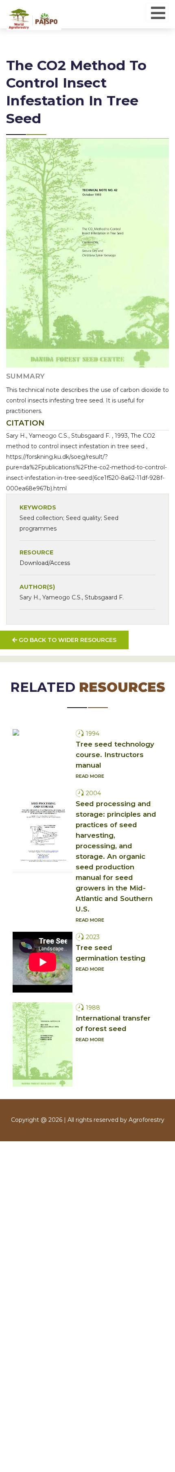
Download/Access (45, 563)
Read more (90, 776)
